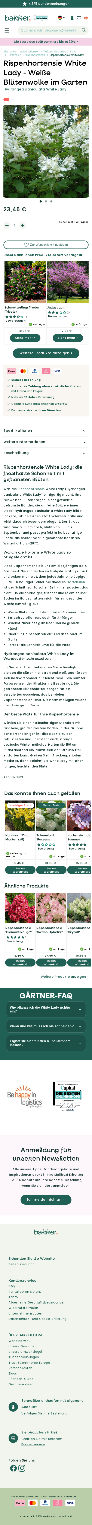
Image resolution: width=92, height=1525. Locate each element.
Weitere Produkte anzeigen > (46, 353)
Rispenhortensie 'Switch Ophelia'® (49, 930)
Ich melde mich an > (46, 1199)
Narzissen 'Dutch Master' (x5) (18, 837)
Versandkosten (21, 1368)
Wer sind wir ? (20, 1341)
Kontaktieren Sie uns (25, 1291)
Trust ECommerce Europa (29, 1362)
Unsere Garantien (23, 1346)
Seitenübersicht (21, 1264)
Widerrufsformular (23, 1308)
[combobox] (53, 30)
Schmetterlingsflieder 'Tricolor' (22, 309)
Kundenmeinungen (24, 1357)
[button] (4, 30)
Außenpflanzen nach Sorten (61, 51)
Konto (13, 1297)
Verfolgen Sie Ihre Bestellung (44, 1413)
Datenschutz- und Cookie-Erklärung (38, 1319)
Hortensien (14, 55)
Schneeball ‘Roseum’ (45, 837)
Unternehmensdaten (25, 1313)
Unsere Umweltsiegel (25, 1351)
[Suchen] (84, 30)
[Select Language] (61, 19)
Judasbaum (56, 307)
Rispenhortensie (35, 55)
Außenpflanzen (29, 51)
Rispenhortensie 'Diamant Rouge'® (19, 930)
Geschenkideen (21, 1384)
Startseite (9, 51)
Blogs (13, 1373)
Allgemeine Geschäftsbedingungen (37, 1302)
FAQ (12, 1286)
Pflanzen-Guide (21, 1379)
